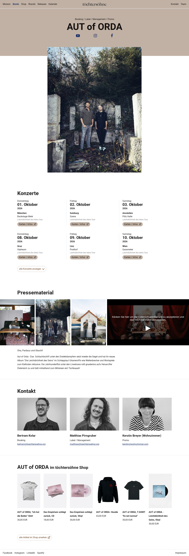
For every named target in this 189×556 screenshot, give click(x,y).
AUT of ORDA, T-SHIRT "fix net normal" (133, 514)
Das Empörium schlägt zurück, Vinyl (81, 514)
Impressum (180, 553)
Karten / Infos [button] (26, 224)
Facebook (7, 553)
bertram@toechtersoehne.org (31, 444)
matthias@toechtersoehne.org (84, 444)
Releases (42, 4)
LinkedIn (31, 553)
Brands (32, 4)
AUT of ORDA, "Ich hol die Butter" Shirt (28, 514)
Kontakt (174, 4)
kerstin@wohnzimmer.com (135, 444)
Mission (7, 4)
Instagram (19, 553)
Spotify (40, 553)
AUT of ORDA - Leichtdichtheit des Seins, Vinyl (158, 516)
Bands (16, 4)
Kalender (53, 4)
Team (183, 4)
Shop (23, 4)
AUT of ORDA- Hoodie (107, 512)
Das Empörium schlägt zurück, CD (55, 514)
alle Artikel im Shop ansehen (33, 537)
